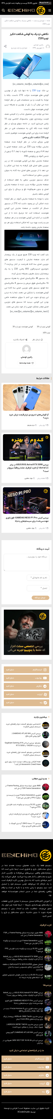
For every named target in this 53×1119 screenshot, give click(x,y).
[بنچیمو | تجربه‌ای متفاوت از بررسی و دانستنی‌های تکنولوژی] (26, 10)
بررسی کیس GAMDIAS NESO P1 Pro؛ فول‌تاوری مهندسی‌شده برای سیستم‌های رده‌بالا (24, 1001)
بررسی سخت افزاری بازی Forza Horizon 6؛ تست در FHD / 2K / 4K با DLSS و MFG (23, 1009)
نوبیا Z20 (36, 90)
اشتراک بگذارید (18, 340)
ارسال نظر (36, 340)
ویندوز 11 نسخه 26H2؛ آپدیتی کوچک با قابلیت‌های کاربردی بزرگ (25, 824)
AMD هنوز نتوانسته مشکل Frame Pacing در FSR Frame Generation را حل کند (23, 787)
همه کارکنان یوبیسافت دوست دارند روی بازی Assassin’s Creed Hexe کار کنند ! (23, 763)
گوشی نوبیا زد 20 (43, 327)
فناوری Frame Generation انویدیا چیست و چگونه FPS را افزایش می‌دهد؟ (24, 796)
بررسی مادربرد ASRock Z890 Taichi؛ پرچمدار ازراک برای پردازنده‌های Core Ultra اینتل (23, 1017)
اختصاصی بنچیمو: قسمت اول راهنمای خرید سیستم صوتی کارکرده (23, 753)
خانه (48, 21)
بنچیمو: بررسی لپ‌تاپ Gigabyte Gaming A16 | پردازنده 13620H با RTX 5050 (23, 744)
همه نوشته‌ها (24, 363)
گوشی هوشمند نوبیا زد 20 (23, 327)
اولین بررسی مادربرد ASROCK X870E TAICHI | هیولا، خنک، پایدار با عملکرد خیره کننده (25, 1025)
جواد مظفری (29, 478)
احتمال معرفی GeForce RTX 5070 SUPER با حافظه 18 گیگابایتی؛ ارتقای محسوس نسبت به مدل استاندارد (23, 967)
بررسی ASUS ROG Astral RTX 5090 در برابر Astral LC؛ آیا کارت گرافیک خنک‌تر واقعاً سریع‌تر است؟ (28, 468)
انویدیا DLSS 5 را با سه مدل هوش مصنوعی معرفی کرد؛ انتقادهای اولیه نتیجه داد (22, 976)
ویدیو (13, 48)
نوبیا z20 (46, 333)
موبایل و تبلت (39, 21)
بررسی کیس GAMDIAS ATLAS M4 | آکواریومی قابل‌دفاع (26, 734)
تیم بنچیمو (31, 425)
